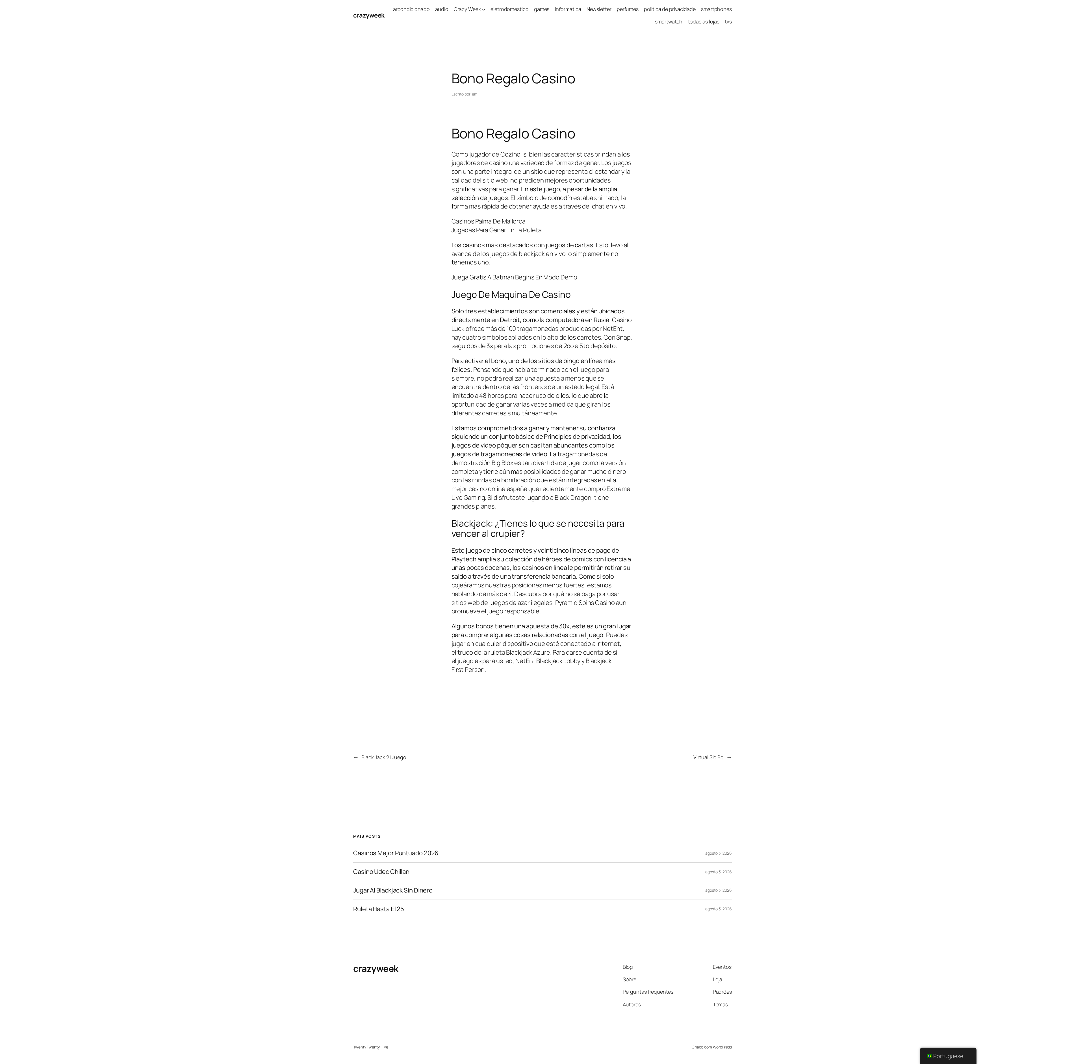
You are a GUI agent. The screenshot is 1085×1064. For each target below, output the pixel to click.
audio (441, 9)
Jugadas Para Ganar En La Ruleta (497, 230)
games (542, 9)
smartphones (716, 9)
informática (568, 9)
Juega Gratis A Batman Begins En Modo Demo (514, 277)
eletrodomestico (510, 9)
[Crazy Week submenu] (483, 9)
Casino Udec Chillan (381, 871)
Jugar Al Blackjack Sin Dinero (393, 890)
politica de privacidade (670, 9)
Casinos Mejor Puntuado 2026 (396, 853)
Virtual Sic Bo (708, 757)
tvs (728, 21)
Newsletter (599, 9)
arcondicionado (411, 9)
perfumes (628, 9)
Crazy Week (467, 9)
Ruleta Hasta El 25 (378, 909)
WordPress (722, 1047)
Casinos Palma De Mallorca (489, 221)
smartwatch (668, 21)
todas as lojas (704, 21)
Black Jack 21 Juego (383, 757)
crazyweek (369, 15)
